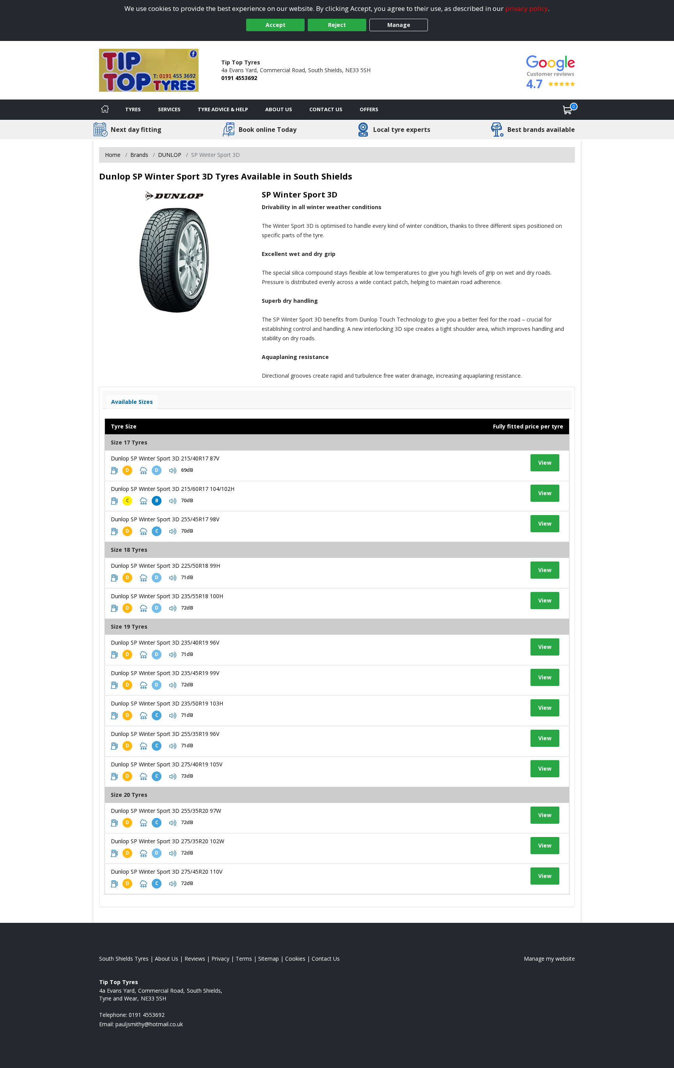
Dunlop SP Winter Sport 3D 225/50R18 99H (165, 565)
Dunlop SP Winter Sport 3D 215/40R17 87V (165, 458)
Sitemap (268, 958)
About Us (278, 109)
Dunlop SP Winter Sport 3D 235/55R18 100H (167, 596)
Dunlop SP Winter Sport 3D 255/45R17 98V (165, 519)
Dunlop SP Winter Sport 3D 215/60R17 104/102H (172, 488)
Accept (276, 24)
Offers (369, 109)
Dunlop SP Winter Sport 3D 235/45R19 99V (165, 673)
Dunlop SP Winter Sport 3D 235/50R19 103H (167, 703)
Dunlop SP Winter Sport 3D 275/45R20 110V (166, 871)
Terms (244, 958)
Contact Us (325, 109)
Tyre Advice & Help (223, 109)
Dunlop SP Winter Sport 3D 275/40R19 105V (166, 764)
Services (169, 109)
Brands (139, 154)
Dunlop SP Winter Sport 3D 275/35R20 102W (167, 841)
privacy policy (526, 8)
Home (113, 154)
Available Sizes (132, 401)
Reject (337, 24)
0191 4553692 (239, 78)
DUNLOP (169, 154)
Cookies (295, 958)
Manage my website (549, 958)
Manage (398, 24)
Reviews (194, 958)
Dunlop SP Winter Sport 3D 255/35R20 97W (166, 810)
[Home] (105, 110)
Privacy (220, 958)
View (545, 462)
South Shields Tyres (124, 958)
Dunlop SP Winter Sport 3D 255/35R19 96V (165, 733)
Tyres (133, 109)
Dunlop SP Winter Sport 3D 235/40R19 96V (165, 642)
